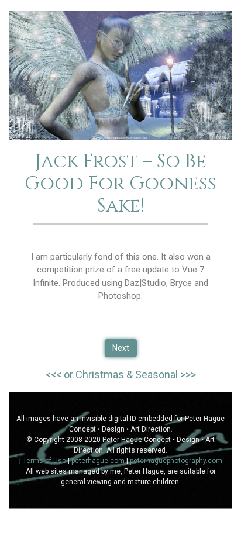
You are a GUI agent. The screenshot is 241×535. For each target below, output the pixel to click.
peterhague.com (98, 461)
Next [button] (120, 348)
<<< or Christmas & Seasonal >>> (121, 374)
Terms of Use (44, 461)
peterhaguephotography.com (176, 461)
